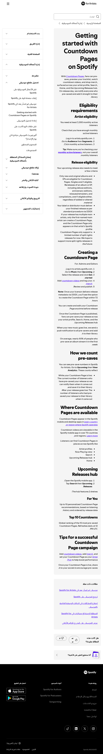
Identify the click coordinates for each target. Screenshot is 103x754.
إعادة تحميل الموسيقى (26, 120)
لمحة (94, 689)
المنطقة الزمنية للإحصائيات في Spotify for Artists (79, 615)
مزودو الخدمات (90, 703)
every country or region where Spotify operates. (81, 423)
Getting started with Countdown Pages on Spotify (22, 114)
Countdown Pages (75, 76)
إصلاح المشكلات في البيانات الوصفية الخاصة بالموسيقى (79, 605)
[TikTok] (67, 728)
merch (89, 283)
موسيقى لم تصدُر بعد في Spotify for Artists (78, 590)
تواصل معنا (92, 716)
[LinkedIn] (76, 728)
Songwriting (55, 701)
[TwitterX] (85, 728)
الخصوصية (26, 749)
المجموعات (31, 150)
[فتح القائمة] (8, 3)
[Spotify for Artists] (89, 4)
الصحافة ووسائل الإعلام (86, 696)
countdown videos (71, 280)
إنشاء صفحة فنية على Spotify (23, 98)
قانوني (34, 749)
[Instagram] (93, 728)
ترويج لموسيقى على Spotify (85, 596)
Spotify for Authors (52, 689)
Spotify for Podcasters (50, 695)
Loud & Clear (90, 709)
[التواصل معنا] (58, 655)
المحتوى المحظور (28, 144)
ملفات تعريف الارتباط (13, 749)
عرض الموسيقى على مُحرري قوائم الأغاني (80, 622)
